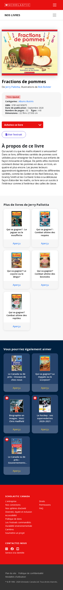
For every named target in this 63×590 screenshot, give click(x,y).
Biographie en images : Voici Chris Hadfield (16, 418)
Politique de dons (13, 518)
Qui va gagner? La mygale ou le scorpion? (45, 376)
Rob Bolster (44, 87)
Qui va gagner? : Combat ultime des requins (45, 232)
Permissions (45, 504)
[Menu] (55, 5)
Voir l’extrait (14, 134)
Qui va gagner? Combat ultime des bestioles (45, 273)
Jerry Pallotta (12, 87)
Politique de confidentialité (30, 573)
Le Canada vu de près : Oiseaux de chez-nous (16, 376)
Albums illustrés (26, 101)
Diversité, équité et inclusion (18, 511)
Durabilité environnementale (18, 525)
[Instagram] (6, 549)
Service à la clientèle (14, 552)
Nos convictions (13, 504)
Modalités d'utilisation (15, 576)
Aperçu (17, 243)
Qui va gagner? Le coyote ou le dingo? (16, 273)
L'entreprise (10, 501)
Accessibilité (11, 515)
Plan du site (10, 573)
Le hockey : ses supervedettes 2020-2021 (45, 418)
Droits (42, 501)
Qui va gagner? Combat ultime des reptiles (16, 315)
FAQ (41, 508)
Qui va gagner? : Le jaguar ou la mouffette (16, 232)
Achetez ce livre (14, 124)
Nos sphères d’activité (15, 508)
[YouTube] (17, 549)
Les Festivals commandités (18, 522)
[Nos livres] (54, 15)
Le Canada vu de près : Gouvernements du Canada (16, 459)
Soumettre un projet (15, 533)
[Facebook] (12, 549)
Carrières (9, 529)
